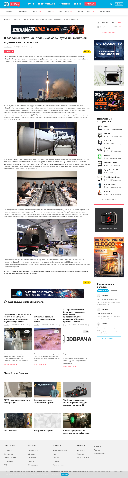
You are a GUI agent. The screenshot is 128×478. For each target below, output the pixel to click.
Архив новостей (58, 465)
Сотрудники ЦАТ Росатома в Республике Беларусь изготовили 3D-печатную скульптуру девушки (17, 318)
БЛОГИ (31, 4)
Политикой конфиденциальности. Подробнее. (106, 471)
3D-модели (32, 454)
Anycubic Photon (110, 184)
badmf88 (104, 324)
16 (88, 325)
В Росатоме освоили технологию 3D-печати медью (44, 319)
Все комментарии (108, 339)
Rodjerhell (105, 295)
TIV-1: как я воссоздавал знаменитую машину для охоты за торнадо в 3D (75, 402)
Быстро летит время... (44, 430)
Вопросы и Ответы (86, 12)
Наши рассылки (83, 458)
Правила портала (10, 458)
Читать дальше (9, 364)
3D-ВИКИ (77, 4)
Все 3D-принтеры (108, 200)
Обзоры (56, 461)
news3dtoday (8, 47)
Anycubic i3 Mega (110, 163)
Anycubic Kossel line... (112, 177)
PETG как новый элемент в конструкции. (17, 401)
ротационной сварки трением (26, 169)
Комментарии (103, 290)
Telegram (80, 454)
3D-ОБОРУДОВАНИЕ (46, 4)
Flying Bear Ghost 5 (111, 170)
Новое (37, 12)
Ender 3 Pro (108, 141)
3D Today (7, 19)
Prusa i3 (107, 192)
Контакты (97, 446)
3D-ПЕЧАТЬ (90, 4)
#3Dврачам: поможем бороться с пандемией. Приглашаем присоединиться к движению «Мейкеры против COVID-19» (74, 315)
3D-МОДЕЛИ (65, 4)
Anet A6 (107, 148)
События (56, 458)
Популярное (22, 12)
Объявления (66, 12)
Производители (34, 465)
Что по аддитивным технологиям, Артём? (44, 401)
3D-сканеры (32, 458)
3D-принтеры (33, 451)
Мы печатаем (105, 12)
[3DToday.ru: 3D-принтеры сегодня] (12, 5)
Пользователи (9, 461)
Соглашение (8, 454)
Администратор (65, 325)
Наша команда (99, 454)
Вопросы (114, 290)
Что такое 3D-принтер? (110, 228)
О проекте (8, 451)
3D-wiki (31, 461)
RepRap (107, 155)
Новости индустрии (60, 451)
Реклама (14, 31)
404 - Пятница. (11, 430)
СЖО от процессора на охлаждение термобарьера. (76, 431)
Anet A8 (107, 134)
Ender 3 (106, 126)
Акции (50, 12)
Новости (9, 12)
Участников (104, 23)
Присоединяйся (110, 32)
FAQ (5, 465)
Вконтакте (80, 451)
